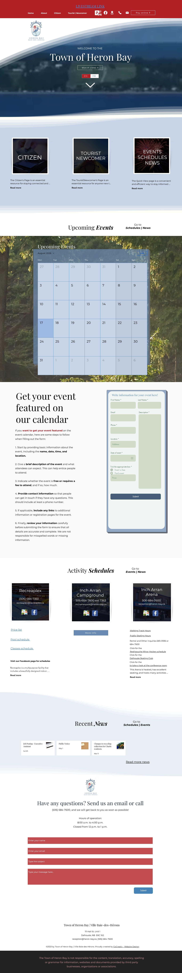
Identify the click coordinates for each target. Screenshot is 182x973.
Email (113, 412)
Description (143, 412)
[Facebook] (105, 13)
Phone (113, 425)
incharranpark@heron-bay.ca (90, 604)
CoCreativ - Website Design (126, 946)
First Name (115, 400)
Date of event (117, 453)
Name (31, 836)
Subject (32, 857)
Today (142, 253)
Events (130, 571)
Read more (15, 187)
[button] (46, 13)
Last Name (142, 400)
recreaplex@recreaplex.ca (30, 603)
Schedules (133, 228)
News (147, 228)
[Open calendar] (132, 458)
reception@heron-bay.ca (152, 604)
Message (32, 867)
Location (114, 439)
